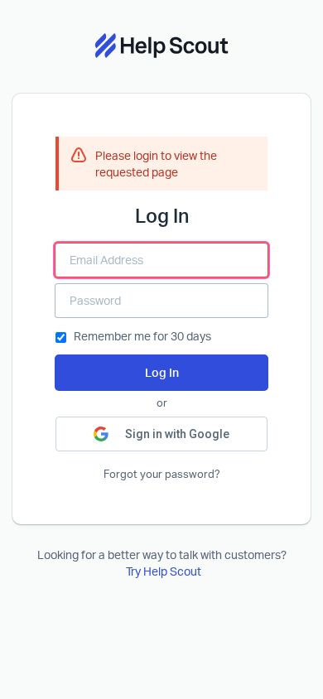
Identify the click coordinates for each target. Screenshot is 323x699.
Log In (162, 372)
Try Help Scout (163, 571)
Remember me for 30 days (142, 336)
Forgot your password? (162, 474)
